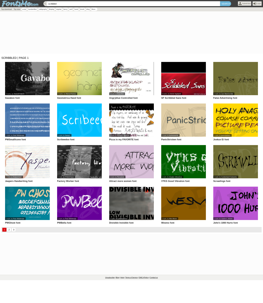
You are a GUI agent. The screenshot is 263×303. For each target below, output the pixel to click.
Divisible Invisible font (121, 223)
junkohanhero (225, 135)
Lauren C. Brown (226, 218)
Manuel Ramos (71, 94)
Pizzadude (120, 177)
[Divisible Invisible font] (131, 203)
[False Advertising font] (235, 78)
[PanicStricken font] (183, 120)
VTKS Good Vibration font (175, 181)
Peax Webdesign (18, 135)
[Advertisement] (82, 33)
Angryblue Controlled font (123, 98)
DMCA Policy (144, 278)
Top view (17, 9)
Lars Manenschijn (227, 94)
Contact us (154, 278)
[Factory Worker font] (79, 161)
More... (94, 9)
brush (82, 9)
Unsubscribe (110, 278)
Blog (117, 278)
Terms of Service (131, 278)
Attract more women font (123, 181)
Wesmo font (167, 223)
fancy (65, 9)
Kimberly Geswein (123, 135)
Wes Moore (173, 218)
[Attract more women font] (131, 161)
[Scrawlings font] (235, 161)
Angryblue (120, 94)
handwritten (32, 9)
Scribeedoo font (66, 139)
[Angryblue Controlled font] (131, 78)
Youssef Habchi (19, 94)
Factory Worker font (68, 181)
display (51, 9)
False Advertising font (225, 98)
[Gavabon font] (27, 78)
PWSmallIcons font (15, 139)
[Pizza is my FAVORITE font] (131, 120)
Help (122, 278)
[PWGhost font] (27, 203)
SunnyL (67, 135)
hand (76, 9)
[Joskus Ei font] (235, 120)
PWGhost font (12, 223)
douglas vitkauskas (175, 177)
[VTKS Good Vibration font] (183, 161)
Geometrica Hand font (69, 98)
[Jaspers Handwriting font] (27, 161)
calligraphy (43, 9)
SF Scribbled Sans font (173, 98)
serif (70, 9)
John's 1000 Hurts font (225, 223)
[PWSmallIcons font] (27, 120)
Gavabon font (12, 98)
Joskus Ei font (221, 139)
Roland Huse (17, 177)
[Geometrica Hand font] (79, 78)
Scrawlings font (221, 181)
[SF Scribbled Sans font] (183, 78)
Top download (6, 9)
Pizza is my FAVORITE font (124, 139)
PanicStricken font (171, 139)
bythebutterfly (173, 135)
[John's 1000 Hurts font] (235, 203)
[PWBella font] (79, 203)
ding (88, 9)
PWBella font (64, 223)
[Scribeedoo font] (79, 120)
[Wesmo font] (183, 203)
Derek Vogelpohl (175, 94)
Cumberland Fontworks (229, 177)
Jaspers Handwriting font (19, 181)
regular (59, 9)
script (24, 9)
